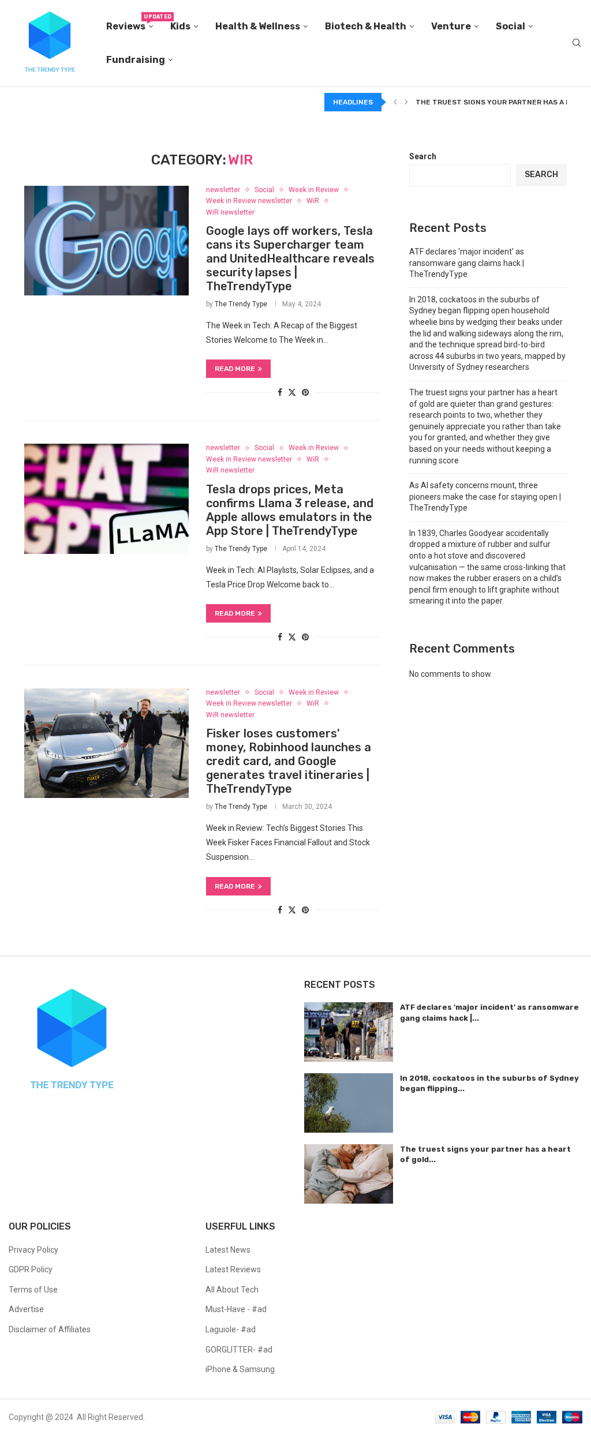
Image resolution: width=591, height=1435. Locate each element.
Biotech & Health (365, 26)
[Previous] (395, 102)
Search (422, 156)
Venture (451, 26)
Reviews (129, 23)
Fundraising (135, 59)
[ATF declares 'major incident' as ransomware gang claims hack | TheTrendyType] (348, 1032)
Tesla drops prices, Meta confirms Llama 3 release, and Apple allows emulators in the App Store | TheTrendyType (289, 510)
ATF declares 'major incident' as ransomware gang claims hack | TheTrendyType (466, 263)
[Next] (406, 102)
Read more (235, 369)
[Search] (576, 43)
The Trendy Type (241, 304)
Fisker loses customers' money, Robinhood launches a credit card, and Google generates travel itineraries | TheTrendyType (288, 761)
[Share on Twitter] (292, 392)
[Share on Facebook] (280, 392)
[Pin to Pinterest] (305, 392)
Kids (180, 26)
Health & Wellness (257, 26)
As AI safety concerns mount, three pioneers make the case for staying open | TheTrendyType (485, 496)
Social (510, 26)
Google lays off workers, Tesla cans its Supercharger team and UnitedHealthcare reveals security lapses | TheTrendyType (290, 258)
